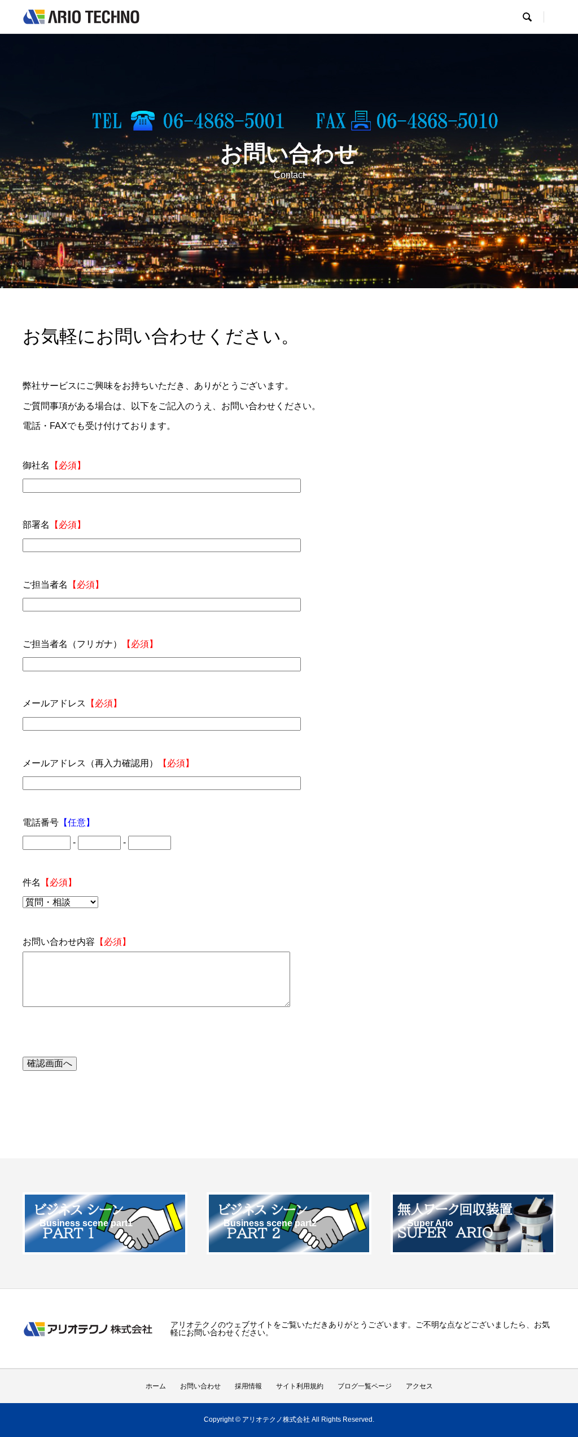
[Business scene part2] (289, 1249)
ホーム (156, 1386)
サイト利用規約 (299, 1386)
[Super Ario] (473, 1249)
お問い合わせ (200, 1386)
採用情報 (248, 1386)
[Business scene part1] (105, 1249)
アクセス (419, 1386)
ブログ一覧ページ (365, 1386)
